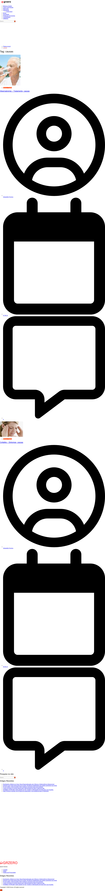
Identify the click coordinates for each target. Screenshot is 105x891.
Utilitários (5, 18)
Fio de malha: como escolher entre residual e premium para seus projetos (23, 787)
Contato (5, 869)
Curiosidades (6, 17)
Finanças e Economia (9, 15)
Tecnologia (6, 14)
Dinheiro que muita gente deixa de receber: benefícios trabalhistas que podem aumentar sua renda (30, 785)
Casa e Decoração (8, 7)
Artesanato (6, 10)
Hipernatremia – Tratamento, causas (15, 91)
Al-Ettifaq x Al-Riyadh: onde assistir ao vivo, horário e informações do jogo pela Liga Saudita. (28, 789)
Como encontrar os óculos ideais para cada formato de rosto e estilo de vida (23, 788)
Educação (6, 8)
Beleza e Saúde (7, 6)
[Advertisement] (52, 34)
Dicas (4, 13)
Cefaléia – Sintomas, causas (11, 442)
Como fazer (9, 11)
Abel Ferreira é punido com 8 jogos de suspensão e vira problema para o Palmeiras (26, 791)
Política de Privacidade (9, 872)
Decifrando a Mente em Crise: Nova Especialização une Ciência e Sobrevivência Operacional (28, 784)
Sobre (4, 871)
